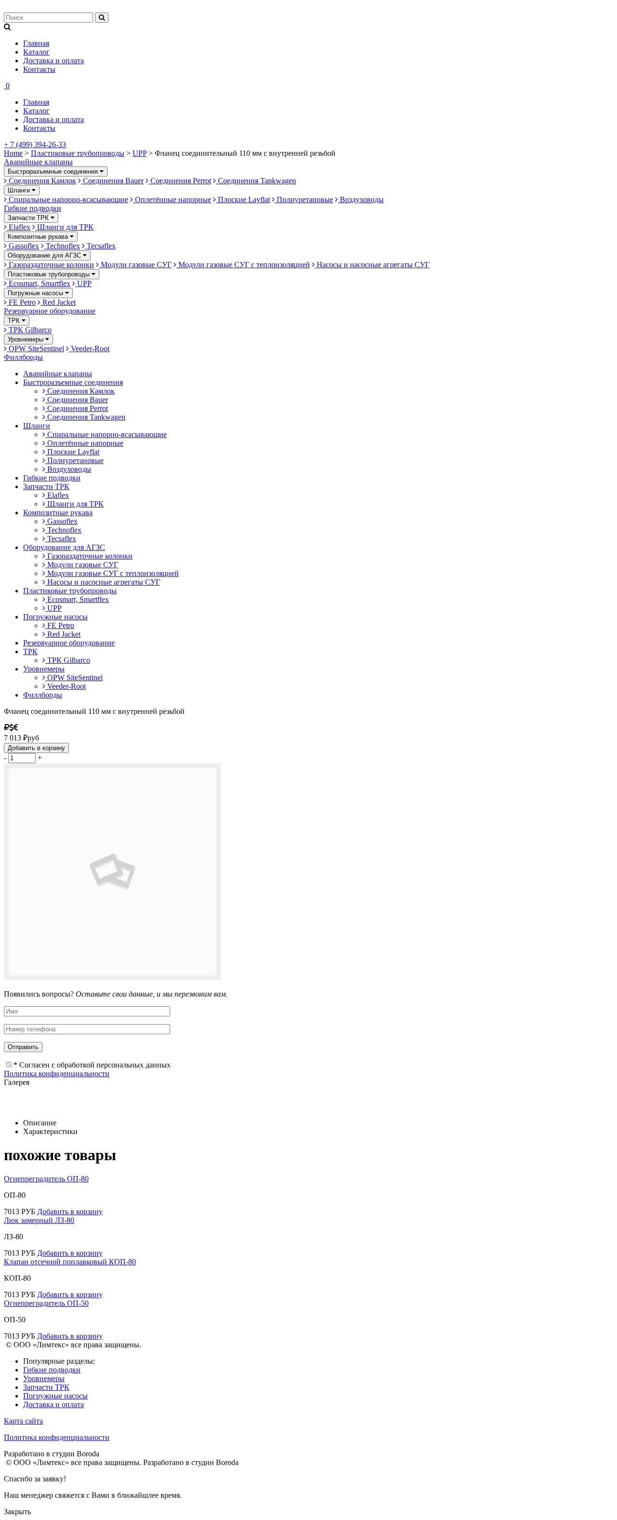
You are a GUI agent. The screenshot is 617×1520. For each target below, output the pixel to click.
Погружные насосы (36, 293)
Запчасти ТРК (29, 217)
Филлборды (23, 357)
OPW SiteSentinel (35, 348)
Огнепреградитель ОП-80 (46, 1179)
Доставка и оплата (53, 60)
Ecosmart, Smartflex (38, 283)
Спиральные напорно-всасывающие (67, 199)
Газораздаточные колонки (50, 264)
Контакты (39, 69)
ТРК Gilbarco (29, 330)
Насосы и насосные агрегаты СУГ (372, 264)
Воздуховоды (361, 199)
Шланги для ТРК (64, 227)
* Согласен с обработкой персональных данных (92, 1065)
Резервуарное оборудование (49, 311)
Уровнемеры (26, 339)
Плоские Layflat (243, 199)
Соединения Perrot (179, 181)
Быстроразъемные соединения (54, 171)
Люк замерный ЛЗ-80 (39, 1220)
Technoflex (62, 246)
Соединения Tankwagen (256, 181)
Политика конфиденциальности (56, 1073)
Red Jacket (58, 302)
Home (13, 153)
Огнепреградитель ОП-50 (46, 1303)
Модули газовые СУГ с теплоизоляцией (243, 264)
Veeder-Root (89, 348)
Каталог (36, 52)
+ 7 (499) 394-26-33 (35, 144)
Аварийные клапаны (38, 162)
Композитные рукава (39, 236)
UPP (140, 153)
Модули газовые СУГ (135, 264)
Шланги (20, 190)
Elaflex (18, 227)
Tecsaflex (100, 246)
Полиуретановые (304, 199)
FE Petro (21, 302)
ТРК (15, 320)
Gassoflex (23, 246)
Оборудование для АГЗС (45, 255)
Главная (36, 43)
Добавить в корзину (36, 748)
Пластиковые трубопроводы (77, 153)
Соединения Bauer (112, 181)
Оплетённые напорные (172, 199)
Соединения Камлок (41, 181)
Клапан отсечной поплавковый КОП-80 (70, 1262)
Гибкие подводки (32, 208)
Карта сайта (23, 1421)
